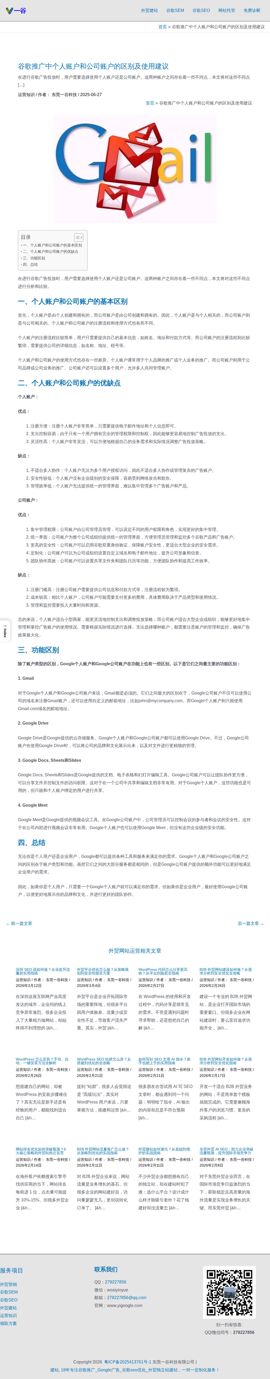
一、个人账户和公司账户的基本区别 (52, 245)
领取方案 (8, 1323)
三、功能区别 (34, 258)
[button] (5, 631)
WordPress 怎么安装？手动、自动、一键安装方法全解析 (42, 1061)
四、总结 (30, 264)
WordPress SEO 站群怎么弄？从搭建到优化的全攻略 (104, 1061)
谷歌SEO (201, 10)
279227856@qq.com (126, 1297)
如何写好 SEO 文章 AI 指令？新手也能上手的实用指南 (164, 1061)
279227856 (115, 1282)
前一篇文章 (19, 923)
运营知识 (26, 94)
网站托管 (226, 10)
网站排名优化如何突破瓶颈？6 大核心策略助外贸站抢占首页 (41, 1151)
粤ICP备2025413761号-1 (127, 1362)
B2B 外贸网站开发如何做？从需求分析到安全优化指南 (226, 1061)
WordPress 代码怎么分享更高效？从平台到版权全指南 (162, 971)
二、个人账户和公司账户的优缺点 (50, 251)
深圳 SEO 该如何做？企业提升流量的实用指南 (43, 971)
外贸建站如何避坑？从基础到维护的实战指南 (164, 1151)
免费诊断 (252, 10)
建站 (54, 1370)
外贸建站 (149, 10)
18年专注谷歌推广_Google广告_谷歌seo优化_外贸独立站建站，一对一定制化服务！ (140, 1370)
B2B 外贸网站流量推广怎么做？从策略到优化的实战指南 (103, 1151)
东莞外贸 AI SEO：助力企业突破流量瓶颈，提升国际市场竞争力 (226, 1151)
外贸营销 (8, 1284)
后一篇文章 (251, 923)
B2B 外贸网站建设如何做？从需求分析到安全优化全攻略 (226, 971)
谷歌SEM (175, 10)
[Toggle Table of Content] (76, 237)
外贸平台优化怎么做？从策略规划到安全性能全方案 (103, 971)
